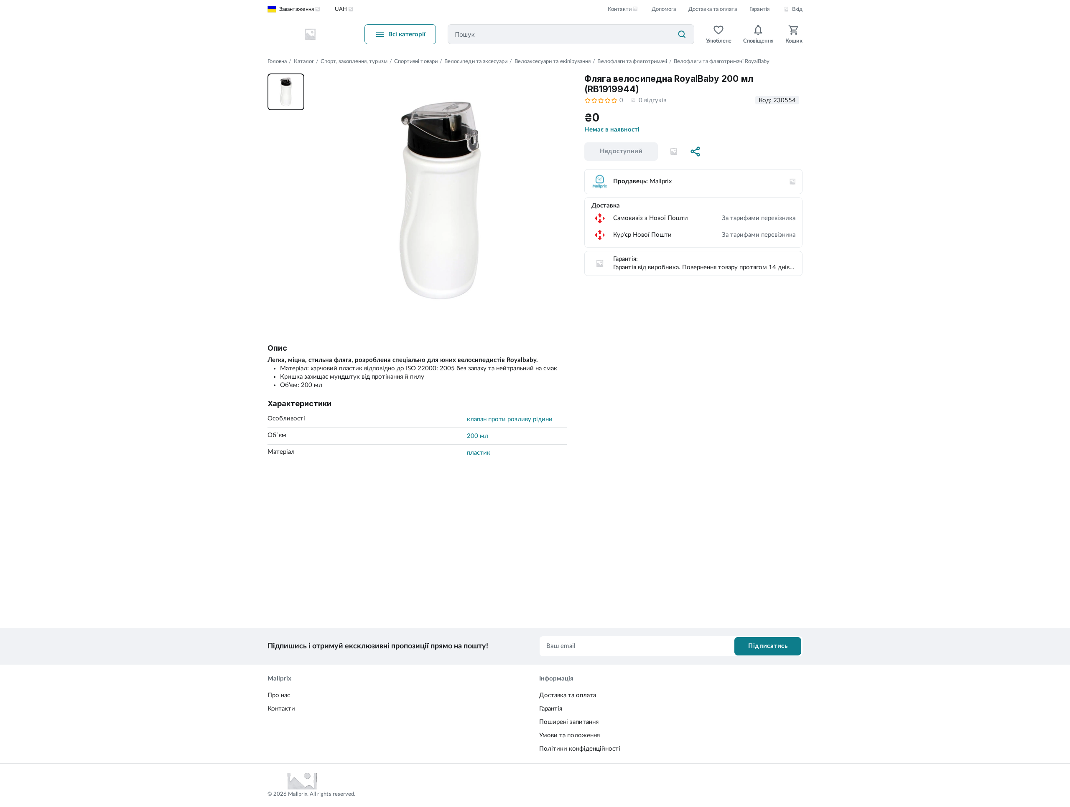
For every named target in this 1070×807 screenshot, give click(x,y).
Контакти (281, 709)
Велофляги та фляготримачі (632, 61)
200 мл (477, 436)
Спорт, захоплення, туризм (354, 61)
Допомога (664, 9)
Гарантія (759, 9)
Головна (277, 61)
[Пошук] (681, 34)
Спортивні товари (416, 61)
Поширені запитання (569, 722)
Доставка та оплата (712, 9)
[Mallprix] (310, 34)
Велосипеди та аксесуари (476, 61)
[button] (673, 151)
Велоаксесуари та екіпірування (553, 61)
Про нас (279, 695)
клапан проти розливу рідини (510, 419)
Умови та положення (569, 735)
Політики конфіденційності (579, 749)
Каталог (304, 61)
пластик (478, 453)
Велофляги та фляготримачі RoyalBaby (721, 61)
